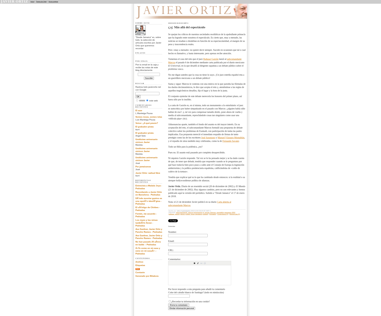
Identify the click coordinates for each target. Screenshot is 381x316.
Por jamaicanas (143, 166)
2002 (233, 212)
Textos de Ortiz (41, 1)
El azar (138, 110)
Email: (171, 241)
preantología (197, 212)
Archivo (139, 262)
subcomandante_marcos (184, 212)
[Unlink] (204, 263)
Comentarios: (174, 259)
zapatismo (198, 214)
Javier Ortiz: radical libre (147, 173)
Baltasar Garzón (210, 59)
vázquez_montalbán (217, 212)
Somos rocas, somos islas (148, 117)
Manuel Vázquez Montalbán (231, 137)
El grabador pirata (144, 126)
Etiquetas (140, 265)
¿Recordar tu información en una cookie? (190, 301)
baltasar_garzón (174, 214)
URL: (171, 250)
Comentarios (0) (222, 214)
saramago (227, 212)
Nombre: (172, 232)
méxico (182, 214)
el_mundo (206, 212)
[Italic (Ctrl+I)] (198, 263)
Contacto (140, 272)
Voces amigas (53, 1)
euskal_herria (190, 214)
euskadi (205, 214)
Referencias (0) (234, 214)
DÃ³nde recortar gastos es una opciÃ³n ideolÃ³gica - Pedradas (148, 201)
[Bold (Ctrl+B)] (194, 263)
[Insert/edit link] (201, 263)
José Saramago (208, 137)
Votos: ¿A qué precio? (146, 123)
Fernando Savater (230, 141)
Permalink (212, 214)
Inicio (32, 1)
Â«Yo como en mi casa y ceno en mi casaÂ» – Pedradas (147, 251)
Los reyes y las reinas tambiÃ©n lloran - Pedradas (146, 223)
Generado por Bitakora (147, 276)
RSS (137, 269)
